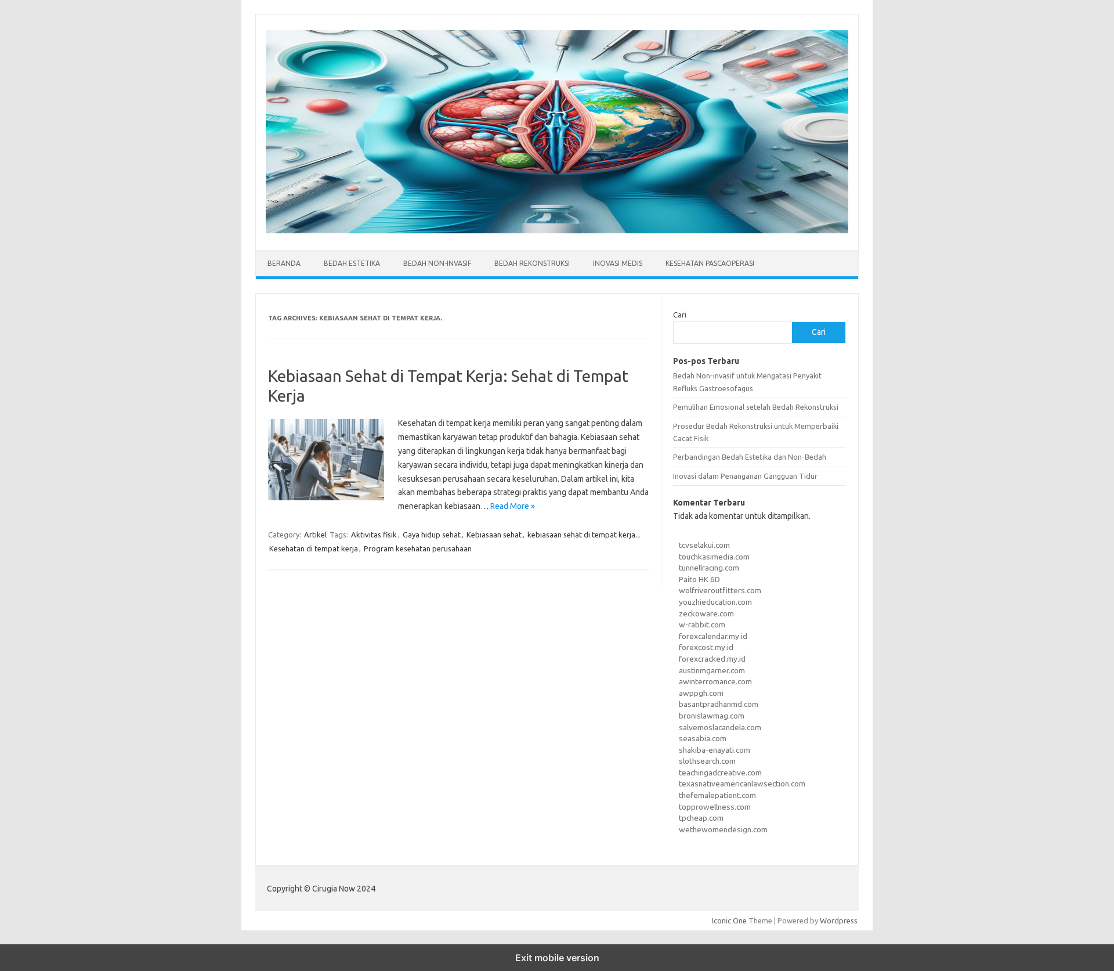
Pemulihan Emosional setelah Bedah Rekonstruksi (755, 407)
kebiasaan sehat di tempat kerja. (582, 534)
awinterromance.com (715, 681)
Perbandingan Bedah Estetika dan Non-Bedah (749, 457)
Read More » (512, 506)
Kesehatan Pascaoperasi (709, 263)
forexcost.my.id (706, 647)
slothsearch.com (707, 761)
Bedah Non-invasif (437, 263)
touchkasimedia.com (714, 556)
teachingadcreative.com (720, 772)
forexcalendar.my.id (713, 636)
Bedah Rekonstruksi (532, 263)
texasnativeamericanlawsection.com (742, 783)
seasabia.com (702, 738)
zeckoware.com (706, 613)
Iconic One (729, 920)
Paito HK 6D (699, 579)
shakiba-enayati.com (714, 750)
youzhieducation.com (715, 602)
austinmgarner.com (712, 670)
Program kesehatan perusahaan (418, 548)
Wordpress (839, 920)
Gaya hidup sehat (432, 534)
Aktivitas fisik (374, 534)
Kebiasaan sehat (494, 534)
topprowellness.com (715, 806)
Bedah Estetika (352, 263)
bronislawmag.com (711, 715)
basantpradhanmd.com (718, 704)
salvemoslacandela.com (720, 727)
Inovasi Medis (617, 263)
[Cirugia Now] (557, 230)
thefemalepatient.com (717, 795)
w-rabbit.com (702, 624)
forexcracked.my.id (712, 658)
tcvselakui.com (704, 545)
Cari (679, 315)
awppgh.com (701, 693)
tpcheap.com (701, 817)
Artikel (315, 534)
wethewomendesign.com (723, 829)
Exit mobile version (557, 957)
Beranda (284, 263)
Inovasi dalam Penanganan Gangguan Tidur (745, 476)
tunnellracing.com (709, 567)
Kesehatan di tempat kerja (313, 548)
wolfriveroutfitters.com (720, 590)
